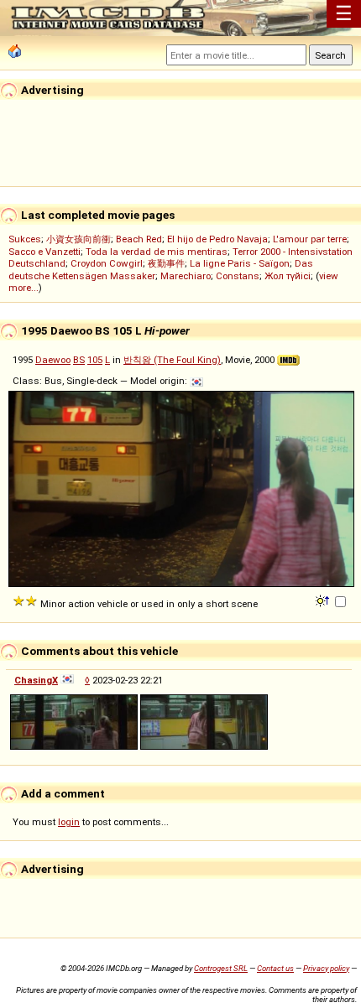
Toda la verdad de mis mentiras (157, 251)
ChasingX (36, 680)
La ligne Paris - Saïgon (240, 263)
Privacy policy (326, 968)
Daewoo (53, 360)
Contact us (275, 968)
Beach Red (139, 239)
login (69, 822)
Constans (237, 276)
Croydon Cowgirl (107, 263)
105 (94, 360)
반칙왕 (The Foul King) (172, 360)
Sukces (24, 239)
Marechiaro (185, 276)
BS (79, 360)
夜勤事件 (166, 263)
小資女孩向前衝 (78, 239)
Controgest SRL (221, 968)
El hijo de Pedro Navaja (217, 239)
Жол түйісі (287, 276)
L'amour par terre (310, 239)
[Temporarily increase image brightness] (324, 599)
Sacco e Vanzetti (44, 251)
